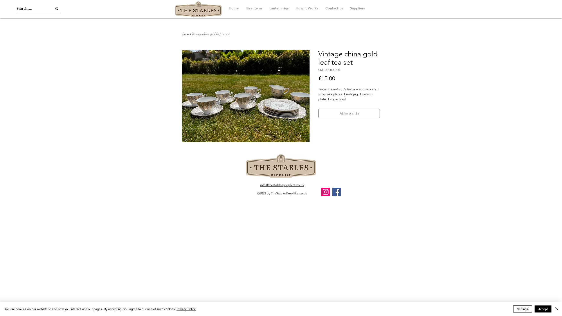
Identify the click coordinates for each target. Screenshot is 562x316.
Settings (522, 309)
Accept (543, 309)
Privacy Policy (186, 309)
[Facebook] (336, 192)
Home (185, 34)
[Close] (556, 308)
